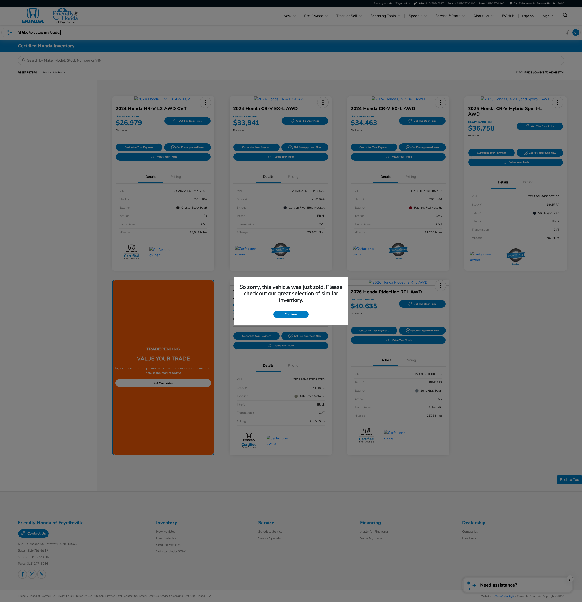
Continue (291, 314)
